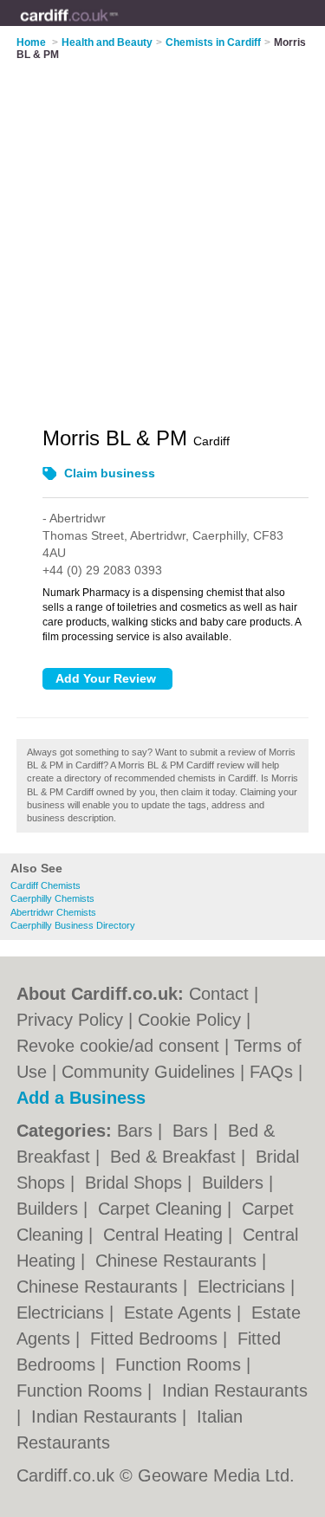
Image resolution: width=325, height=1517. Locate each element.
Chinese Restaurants (178, 1260)
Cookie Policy (189, 1019)
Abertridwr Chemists (53, 912)
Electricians (244, 1286)
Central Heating (165, 1234)
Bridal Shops (136, 1182)
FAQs (271, 1071)
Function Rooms (180, 1364)
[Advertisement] (162, 232)
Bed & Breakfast (175, 1156)
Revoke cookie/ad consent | (125, 1045)
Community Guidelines (148, 1071)
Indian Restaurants (235, 1390)
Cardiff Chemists (45, 885)
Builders (235, 1182)
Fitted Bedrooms (156, 1338)
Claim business (109, 473)
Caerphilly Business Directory (72, 925)
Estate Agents (180, 1312)
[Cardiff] (118, 27)
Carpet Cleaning (162, 1208)
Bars (137, 1130)
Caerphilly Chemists (52, 898)
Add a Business (81, 1097)
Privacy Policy (69, 1019)
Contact (219, 993)
